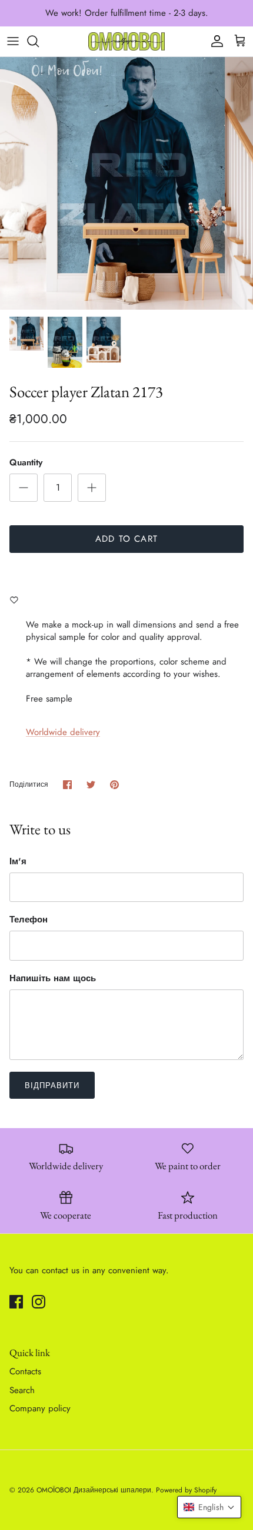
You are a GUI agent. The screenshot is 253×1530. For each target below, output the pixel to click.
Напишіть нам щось (52, 978)
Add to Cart (126, 538)
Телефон (28, 920)
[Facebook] (16, 1301)
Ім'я (17, 861)
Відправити (52, 1085)
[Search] (39, 41)
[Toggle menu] (13, 41)
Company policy (40, 1408)
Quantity (25, 463)
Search (22, 1390)
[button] (209, 1507)
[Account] (214, 41)
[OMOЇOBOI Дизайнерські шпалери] (126, 41)
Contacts (25, 1371)
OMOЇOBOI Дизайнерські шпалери (93, 1490)
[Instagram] (38, 1301)
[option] (126, 183)
